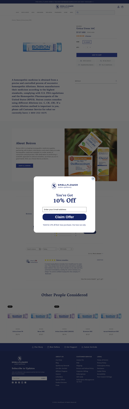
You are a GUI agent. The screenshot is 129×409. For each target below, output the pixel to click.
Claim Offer (64, 217)
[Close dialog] (93, 178)
